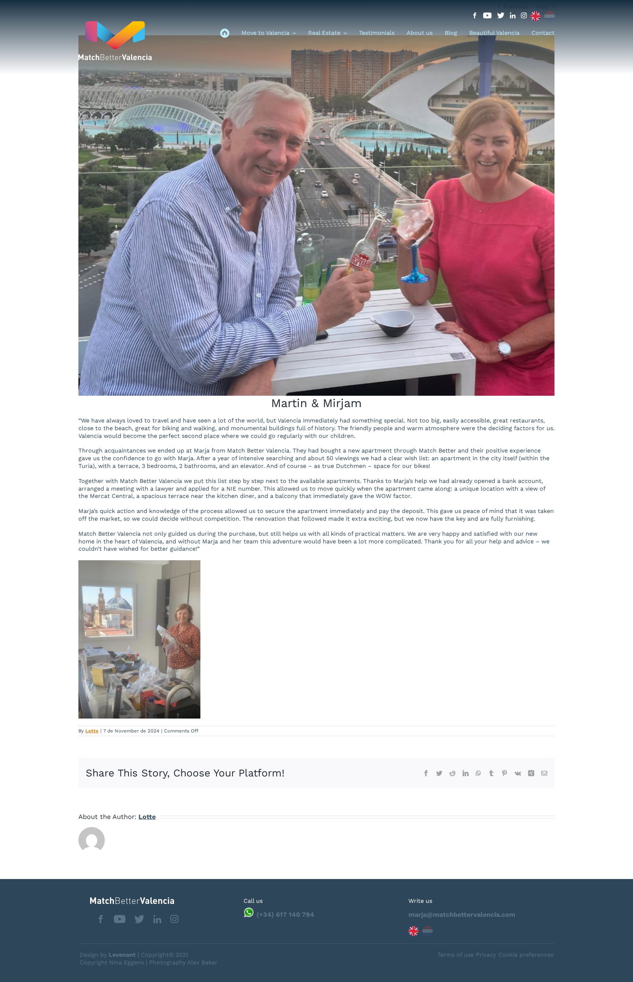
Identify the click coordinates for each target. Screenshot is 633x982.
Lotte (92, 731)
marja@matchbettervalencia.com (461, 914)
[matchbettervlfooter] (126, 900)
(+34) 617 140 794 (285, 914)
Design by (107, 954)
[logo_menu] (115, 24)
